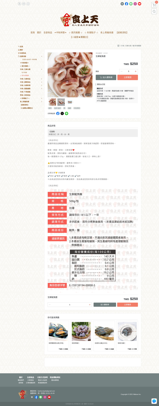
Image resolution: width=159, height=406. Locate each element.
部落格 (21, 382)
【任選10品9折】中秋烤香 (29, 59)
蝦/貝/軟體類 (25, 75)
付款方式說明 (42, 377)
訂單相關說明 (30, 382)
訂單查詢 (31, 380)
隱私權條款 (55, 380)
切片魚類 (24, 72)
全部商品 (30, 377)
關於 (21, 377)
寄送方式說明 (42, 380)
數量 (97, 71)
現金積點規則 (55, 377)
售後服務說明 (42, 382)
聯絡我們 (21, 380)
